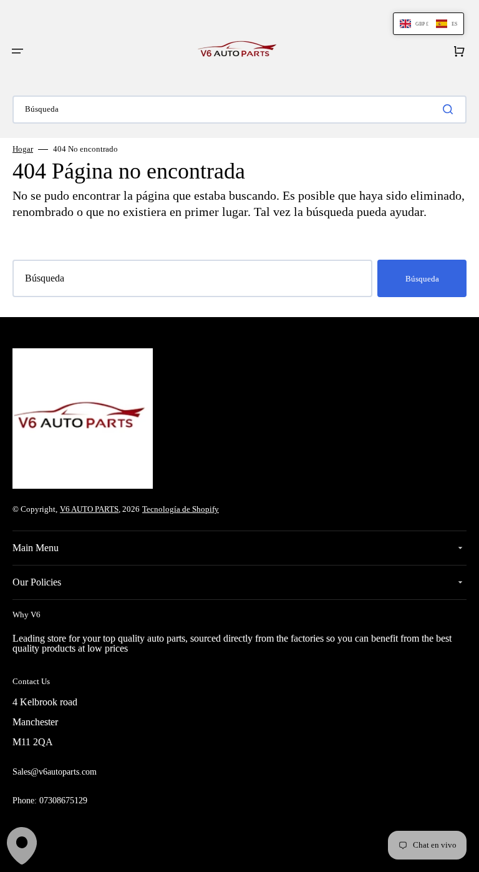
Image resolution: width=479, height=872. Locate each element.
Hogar (22, 149)
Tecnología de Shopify (180, 509)
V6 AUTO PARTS (89, 509)
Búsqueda (422, 278)
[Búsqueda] (450, 109)
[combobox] (239, 110)
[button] (17, 51)
